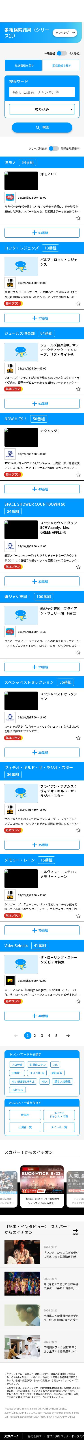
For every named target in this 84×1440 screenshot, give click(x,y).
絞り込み (42, 109)
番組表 (25, 1115)
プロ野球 (17, 1064)
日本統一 (17, 1073)
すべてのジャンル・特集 (59, 1114)
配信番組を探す (61, 65)
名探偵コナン (38, 1064)
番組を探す (34, 1436)
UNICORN (17, 1090)
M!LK (44, 1081)
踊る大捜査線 (62, 1081)
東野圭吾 (56, 1073)
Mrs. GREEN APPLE (23, 1081)
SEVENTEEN (37, 1073)
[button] (9, 1189)
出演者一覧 (25, 1127)
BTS (55, 1064)
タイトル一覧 (59, 1127)
